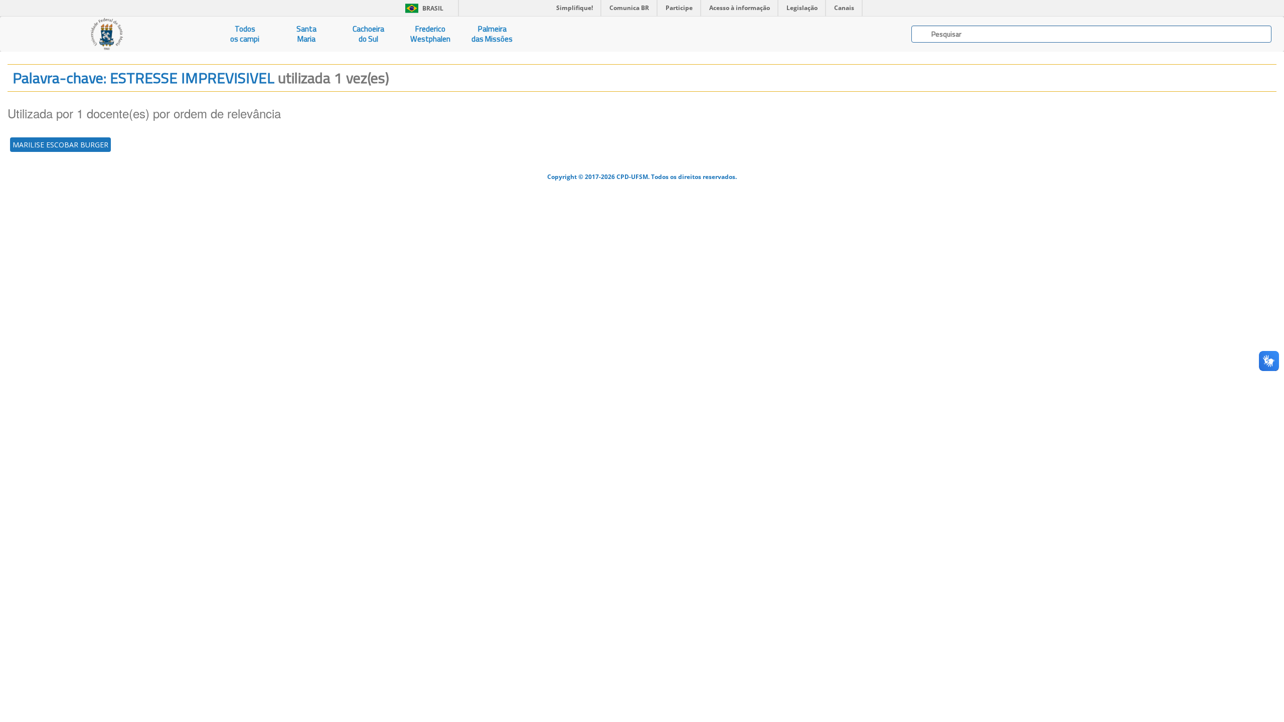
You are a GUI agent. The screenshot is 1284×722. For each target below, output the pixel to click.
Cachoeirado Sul (368, 34)
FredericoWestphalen (430, 34)
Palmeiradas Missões (492, 34)
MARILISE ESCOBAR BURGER (60, 144)
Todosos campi (244, 34)
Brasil (422, 8)
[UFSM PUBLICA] (107, 34)
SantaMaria (306, 34)
